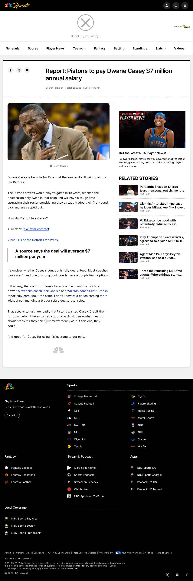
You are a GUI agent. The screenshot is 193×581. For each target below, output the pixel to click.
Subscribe (12, 415)
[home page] (17, 5)
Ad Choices (90, 552)
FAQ (49, 552)
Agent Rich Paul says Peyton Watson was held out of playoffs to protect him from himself (160, 256)
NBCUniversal (24, 558)
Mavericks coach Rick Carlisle (39, 291)
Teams (78, 48)
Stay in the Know (14, 401)
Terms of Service (163, 552)
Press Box (78, 552)
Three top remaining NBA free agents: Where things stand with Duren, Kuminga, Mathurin (162, 272)
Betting (119, 48)
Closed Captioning (35, 552)
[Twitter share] (19, 70)
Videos (179, 48)
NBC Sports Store (61, 552)
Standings (140, 48)
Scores (33, 48)
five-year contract (36, 229)
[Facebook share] (11, 70)
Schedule (13, 48)
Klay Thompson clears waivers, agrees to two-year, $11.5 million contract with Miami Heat (162, 239)
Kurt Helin (145, 193)
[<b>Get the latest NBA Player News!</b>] (152, 129)
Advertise (9, 552)
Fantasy (99, 48)
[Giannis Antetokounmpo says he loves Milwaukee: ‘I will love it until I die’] (128, 207)
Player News (55, 48)
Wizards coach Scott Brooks (87, 291)
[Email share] (27, 70)
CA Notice (148, 552)
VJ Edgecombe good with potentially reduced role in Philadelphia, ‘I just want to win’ (162, 222)
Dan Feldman (56, 87)
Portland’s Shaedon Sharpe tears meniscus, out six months (162, 188)
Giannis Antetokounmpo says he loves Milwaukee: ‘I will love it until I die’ (162, 205)
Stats (159, 48)
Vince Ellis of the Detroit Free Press (33, 240)
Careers (20, 552)
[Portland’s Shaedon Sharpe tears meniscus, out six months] (128, 190)
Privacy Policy (106, 552)
